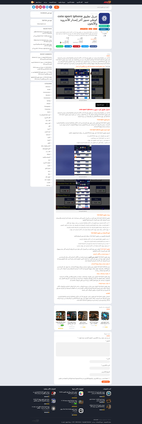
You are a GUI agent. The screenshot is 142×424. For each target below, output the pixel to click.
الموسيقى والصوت (46, 157)
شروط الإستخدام (99, 422)
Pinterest (76, 46)
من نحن (45, 2)
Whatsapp (59, 46)
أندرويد (90, 29)
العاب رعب (48, 151)
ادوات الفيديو (47, 131)
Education (48, 95)
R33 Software (94, 39)
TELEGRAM (103, 29)
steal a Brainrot (48, 62)
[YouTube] (40, 7)
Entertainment (47, 98)
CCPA (73, 422)
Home (96, 13)
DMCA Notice (78, 422)
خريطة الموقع (38, 2)
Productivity (47, 109)
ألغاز (49, 126)
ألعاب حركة (48, 120)
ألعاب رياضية (47, 123)
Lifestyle (48, 103)
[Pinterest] (37, 7)
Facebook (93, 46)
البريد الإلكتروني (105, 365)
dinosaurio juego (48, 77)
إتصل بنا (63, 422)
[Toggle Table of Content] (106, 105)
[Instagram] (43, 7)
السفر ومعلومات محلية (45, 146)
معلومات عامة (47, 179)
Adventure (48, 86)
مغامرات (48, 182)
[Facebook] (50, 7)
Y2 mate (50, 72)
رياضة (49, 171)
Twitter (84, 46)
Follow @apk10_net (41, 24)
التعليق (108, 341)
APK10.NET (96, 419)
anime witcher (49, 67)
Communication (46, 92)
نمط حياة (48, 185)
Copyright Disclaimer (86, 422)
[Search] (56, 7)
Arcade (48, 89)
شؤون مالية (48, 177)
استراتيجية (48, 134)
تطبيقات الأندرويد (70, 2)
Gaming (48, 100)
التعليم (49, 143)
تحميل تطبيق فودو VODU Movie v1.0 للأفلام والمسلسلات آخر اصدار (43, 32)
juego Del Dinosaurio (47, 57)
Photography (47, 106)
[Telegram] (33, 7)
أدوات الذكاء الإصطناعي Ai (45, 114)
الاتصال (48, 140)
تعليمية (48, 165)
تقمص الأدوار (47, 168)
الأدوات (48, 137)
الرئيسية (86, 2)
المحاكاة (48, 154)
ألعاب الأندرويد (79, 2)
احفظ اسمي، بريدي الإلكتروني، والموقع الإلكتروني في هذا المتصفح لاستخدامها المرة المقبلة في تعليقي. (83, 378)
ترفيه (49, 160)
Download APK (103, 26)
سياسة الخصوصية (52, 2)
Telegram (67, 46)
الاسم (108, 359)
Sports (92, 13)
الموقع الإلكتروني (105, 372)
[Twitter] (47, 7)
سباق (49, 174)
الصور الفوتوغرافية (46, 148)
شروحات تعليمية (62, 2)
